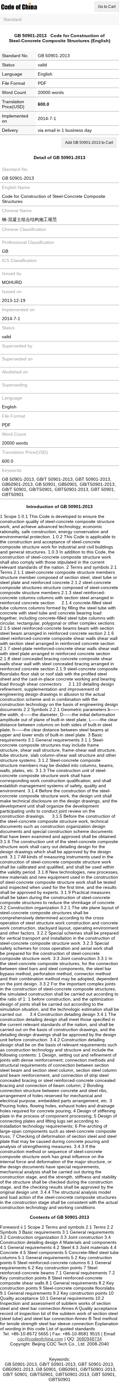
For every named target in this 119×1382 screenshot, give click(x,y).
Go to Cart (107, 6)
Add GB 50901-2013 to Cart (89, 142)
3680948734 (89, 1338)
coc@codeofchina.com (40, 1338)
